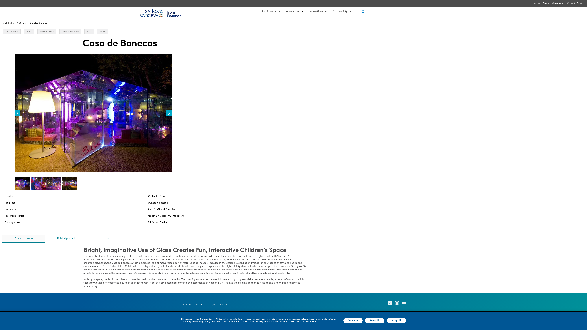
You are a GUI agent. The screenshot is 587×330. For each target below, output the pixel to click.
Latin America (12, 31)
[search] (363, 12)
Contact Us (186, 304)
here (314, 322)
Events (546, 3)
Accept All (396, 320)
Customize (353, 320)
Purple (102, 31)
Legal (212, 304)
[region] (293, 320)
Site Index (200, 304)
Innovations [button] (316, 11)
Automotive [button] (293, 11)
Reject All (374, 320)
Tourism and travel (70, 31)
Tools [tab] (109, 238)
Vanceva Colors (47, 31)
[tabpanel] (293, 269)
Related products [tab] (66, 238)
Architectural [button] (269, 11)
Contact (571, 3)
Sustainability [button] (340, 11)
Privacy (223, 304)
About (537, 3)
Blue (89, 31)
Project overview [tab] (23, 238)
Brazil (28, 31)
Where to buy (558, 3)
